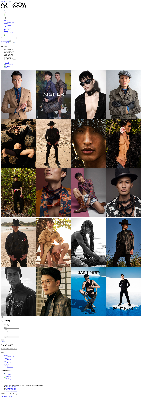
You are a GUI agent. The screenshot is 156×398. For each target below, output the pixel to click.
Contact (6, 31)
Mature (9, 25)
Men (5, 26)
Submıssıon (10, 32)
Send (2, 340)
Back (11, 42)
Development (10, 22)
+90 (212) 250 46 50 (11, 386)
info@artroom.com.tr (11, 391)
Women (6, 23)
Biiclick (10, 396)
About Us (6, 29)
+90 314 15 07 (11, 388)
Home (2, 42)
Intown (6, 20)
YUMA (8, 42)
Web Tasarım (4, 396)
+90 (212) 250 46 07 (11, 389)
